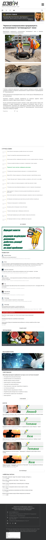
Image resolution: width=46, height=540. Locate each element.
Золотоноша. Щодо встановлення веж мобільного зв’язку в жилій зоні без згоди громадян (21, 323)
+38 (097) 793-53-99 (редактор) (15, 513)
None (5, 262)
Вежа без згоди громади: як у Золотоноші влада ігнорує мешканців (17, 315)
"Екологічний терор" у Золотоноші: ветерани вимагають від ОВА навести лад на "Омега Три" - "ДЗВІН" (22, 309)
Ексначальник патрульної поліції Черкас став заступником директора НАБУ (17, 301)
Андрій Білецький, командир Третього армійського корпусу (15, 391)
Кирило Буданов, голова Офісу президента (12, 382)
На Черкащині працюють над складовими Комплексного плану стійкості (16, 258)
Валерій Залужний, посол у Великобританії (12, 378)
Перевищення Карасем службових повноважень (13, 318)
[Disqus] (23, 128)
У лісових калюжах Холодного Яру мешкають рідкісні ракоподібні (15, 272)
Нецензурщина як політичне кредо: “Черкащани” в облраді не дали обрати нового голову (22, 452)
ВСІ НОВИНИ (23, 224)
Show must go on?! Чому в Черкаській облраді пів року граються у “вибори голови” (22, 439)
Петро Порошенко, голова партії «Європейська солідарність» (16, 386)
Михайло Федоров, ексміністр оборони (11, 380)
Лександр (6, 298)
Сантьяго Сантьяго (8, 269)
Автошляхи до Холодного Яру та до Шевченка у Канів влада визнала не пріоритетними (23, 414)
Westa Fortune (7, 255)
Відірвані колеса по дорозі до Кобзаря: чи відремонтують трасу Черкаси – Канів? (22, 426)
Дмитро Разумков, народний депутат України (13, 389)
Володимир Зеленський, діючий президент (12, 376)
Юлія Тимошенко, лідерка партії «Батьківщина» (13, 393)
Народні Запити (9, 312)
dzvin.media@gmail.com (14, 512)
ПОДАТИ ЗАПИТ (23, 328)
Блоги (10, 415)
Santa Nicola (7, 291)
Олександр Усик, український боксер (11, 384)
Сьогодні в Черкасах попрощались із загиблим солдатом (13, 288)
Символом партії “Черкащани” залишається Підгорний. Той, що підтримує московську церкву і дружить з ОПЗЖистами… (23, 465)
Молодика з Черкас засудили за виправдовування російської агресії (15, 280)
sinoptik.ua (17, 537)
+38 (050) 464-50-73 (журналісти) (29, 513)
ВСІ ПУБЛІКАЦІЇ (23, 470)
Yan (5, 283)
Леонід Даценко (14, 415)
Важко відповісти (7, 395)
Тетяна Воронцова (15, 428)
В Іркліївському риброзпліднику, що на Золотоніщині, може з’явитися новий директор (19, 266)
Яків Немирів (14, 440)
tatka (5, 276)
